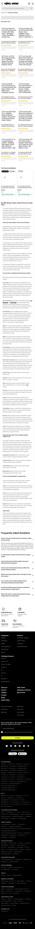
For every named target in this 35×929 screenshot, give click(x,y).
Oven (10, 851)
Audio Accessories (26, 814)
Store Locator (4, 709)
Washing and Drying (15, 826)
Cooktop (12, 845)
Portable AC (4, 826)
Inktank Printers (24, 903)
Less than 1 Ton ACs (22, 772)
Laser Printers (14, 903)
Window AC (21, 824)
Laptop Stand (18, 891)
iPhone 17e (4, 667)
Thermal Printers (5, 905)
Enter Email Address (8, 728)
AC (2, 670)
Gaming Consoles (5, 816)
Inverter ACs (4, 783)
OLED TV (20, 797)
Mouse (3, 889)
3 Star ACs (28, 779)
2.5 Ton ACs (4, 779)
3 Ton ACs (12, 779)
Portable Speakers (14, 861)
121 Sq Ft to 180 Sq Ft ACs (8, 785)
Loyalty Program (21, 640)
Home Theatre (5, 818)
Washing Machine (5, 681)
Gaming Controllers (18, 816)
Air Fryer (3, 847)
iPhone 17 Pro (4, 661)
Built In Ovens (12, 843)
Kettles (28, 849)
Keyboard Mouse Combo (21, 889)
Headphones (27, 859)
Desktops (28, 899)
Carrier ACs (4, 768)
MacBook (10, 899)
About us (4, 687)
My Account (21, 692)
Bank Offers (4, 712)
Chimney (21, 843)
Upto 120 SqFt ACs (15, 783)
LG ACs (26, 764)
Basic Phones (20, 881)
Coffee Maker (4, 845)
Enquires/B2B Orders (22, 646)
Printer (20, 901)
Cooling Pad (9, 891)
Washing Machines (5, 646)
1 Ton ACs (3, 774)
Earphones (4, 861)
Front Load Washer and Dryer (9, 833)
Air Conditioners (5, 824)
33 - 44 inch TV (25, 802)
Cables (28, 881)
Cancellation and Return (23, 638)
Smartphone (4, 640)
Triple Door (4, 837)
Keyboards (10, 889)
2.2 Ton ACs (20, 777)
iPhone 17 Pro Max (5, 664)
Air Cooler (3, 673)
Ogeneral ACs (21, 770)
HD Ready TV (10, 812)
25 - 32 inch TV (15, 802)
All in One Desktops (6, 901)
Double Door (22, 835)
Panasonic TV (11, 797)
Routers (14, 905)
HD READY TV (4, 802)
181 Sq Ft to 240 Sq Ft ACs (8, 787)
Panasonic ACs (22, 768)
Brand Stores (20, 706)
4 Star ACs (4, 781)
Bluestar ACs (4, 766)
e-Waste (3, 692)
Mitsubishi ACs (22, 766)
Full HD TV (4, 814)
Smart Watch (4, 911)
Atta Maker (4, 843)
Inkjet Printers (4, 903)
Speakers (13, 818)
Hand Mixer (20, 847)
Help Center (21, 687)
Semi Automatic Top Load (24, 828)
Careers (3, 690)
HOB (27, 847)
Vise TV (11, 795)
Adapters (3, 883)
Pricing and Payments (6, 706)
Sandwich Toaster (5, 853)
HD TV (22, 800)
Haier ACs (13, 770)
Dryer (20, 833)
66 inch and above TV (7, 806)
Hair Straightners (5, 869)
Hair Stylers (18, 867)
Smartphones (4, 881)
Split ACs (3, 772)
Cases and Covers (21, 883)
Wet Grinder (16, 853)
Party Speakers (4, 649)
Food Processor (21, 845)
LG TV (26, 795)
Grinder (22, 849)
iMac (15, 901)
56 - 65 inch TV (26, 804)
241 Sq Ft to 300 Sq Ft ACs (8, 790)
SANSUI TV (4, 795)
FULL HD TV (15, 800)
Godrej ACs (13, 766)
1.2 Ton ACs (12, 774)
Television (3, 638)
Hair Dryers (15, 869)
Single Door (13, 835)
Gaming (3, 652)
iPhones (12, 881)
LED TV (3, 812)
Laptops (3, 643)
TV (1, 675)
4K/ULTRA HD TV (5, 800)
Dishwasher (27, 833)
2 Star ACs (20, 779)
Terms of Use (20, 709)
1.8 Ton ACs (4, 777)
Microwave (4, 851)
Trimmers (3, 867)
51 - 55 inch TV (15, 804)
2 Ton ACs (12, 777)
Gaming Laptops (19, 899)
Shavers (10, 867)
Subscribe (17, 737)
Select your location (13, 12)
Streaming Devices (14, 814)
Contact (3, 695)
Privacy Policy (20, 715)
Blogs (3, 697)
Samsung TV (19, 795)
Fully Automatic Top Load (8, 828)
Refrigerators (4, 835)
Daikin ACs (19, 764)
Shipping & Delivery (24, 690)
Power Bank (11, 883)
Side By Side (12, 837)
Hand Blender (11, 847)
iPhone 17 (3, 658)
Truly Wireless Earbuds (7, 859)
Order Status (5, 700)
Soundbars (28, 816)
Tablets (3, 875)
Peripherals (27, 891)
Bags (2, 891)
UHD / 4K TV (25, 812)
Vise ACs (3, 764)
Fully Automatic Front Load (8, 830)
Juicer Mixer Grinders (12, 849)
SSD (10, 893)
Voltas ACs (11, 764)
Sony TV (3, 797)
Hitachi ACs (12, 768)
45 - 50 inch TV (5, 804)
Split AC (14, 824)
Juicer (2, 849)
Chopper (28, 843)
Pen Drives (4, 893)
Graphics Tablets (17, 875)
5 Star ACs (12, 781)
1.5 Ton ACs (20, 774)
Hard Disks (16, 893)
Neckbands (18, 859)
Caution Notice (20, 712)
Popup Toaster (18, 851)
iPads (8, 875)
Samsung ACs (5, 770)
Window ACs (11, 772)
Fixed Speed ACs (21, 781)
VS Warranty (20, 643)
